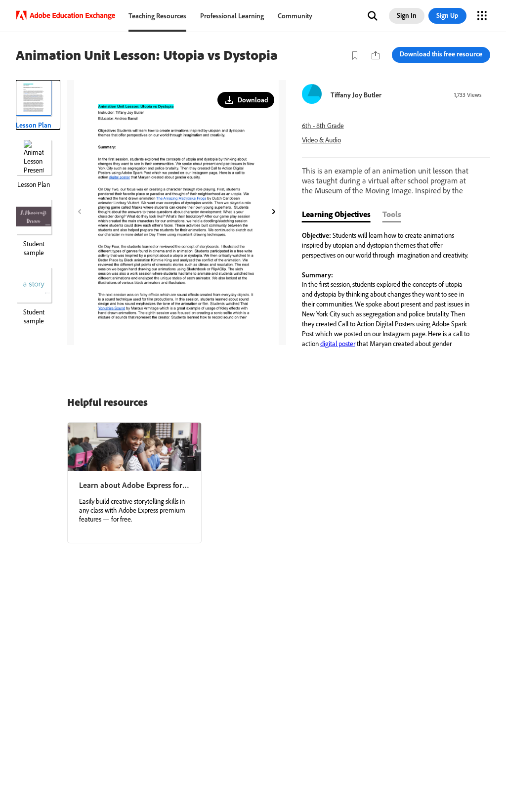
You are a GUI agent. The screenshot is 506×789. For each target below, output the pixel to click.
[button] (372, 16)
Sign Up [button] (447, 15)
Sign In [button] (407, 15)
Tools (391, 214)
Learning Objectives (336, 214)
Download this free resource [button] (441, 53)
